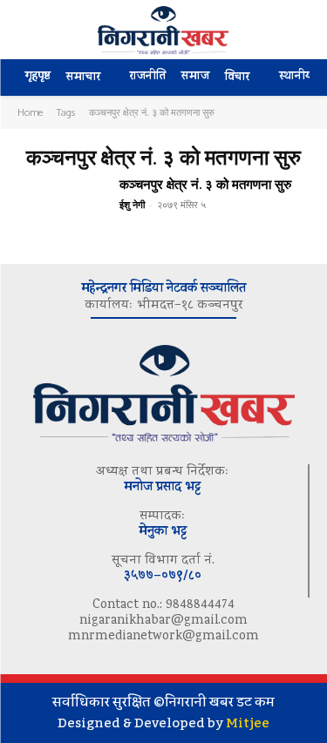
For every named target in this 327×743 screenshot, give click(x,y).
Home (30, 112)
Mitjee (247, 723)
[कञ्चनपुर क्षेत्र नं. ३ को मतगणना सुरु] (61, 212)
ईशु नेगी (132, 204)
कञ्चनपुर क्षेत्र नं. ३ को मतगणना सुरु (205, 184)
